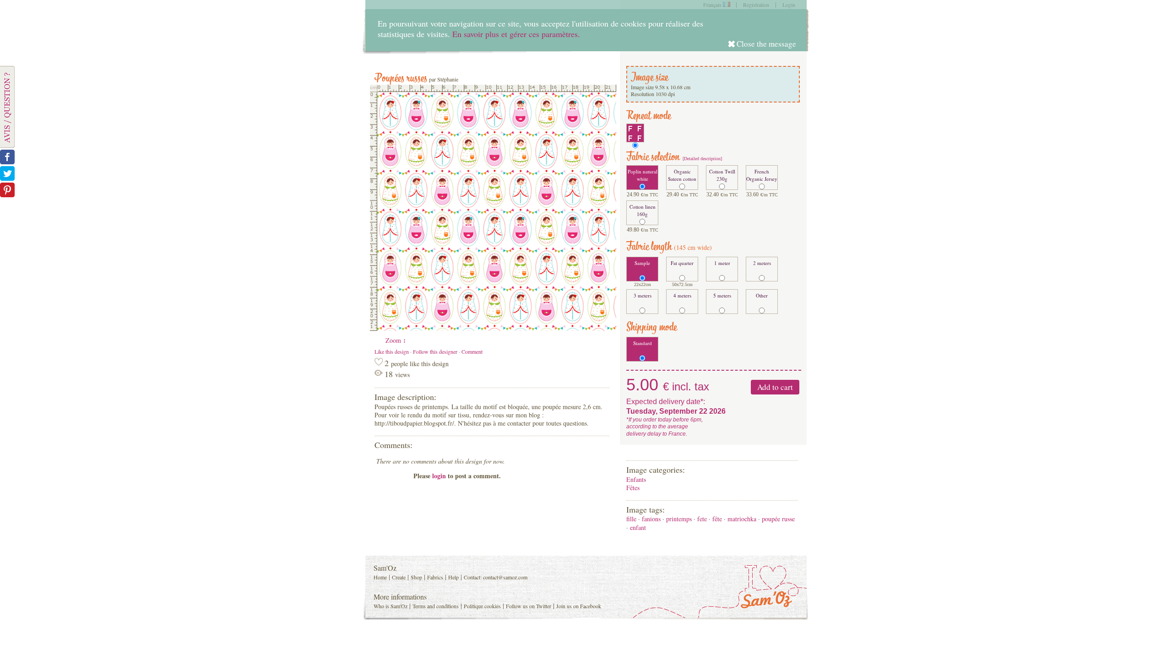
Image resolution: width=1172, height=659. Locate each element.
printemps (679, 518)
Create (399, 577)
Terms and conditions (435, 606)
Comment (472, 351)
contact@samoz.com (505, 577)
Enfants (636, 479)
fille (631, 518)
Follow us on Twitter (528, 606)
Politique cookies (482, 606)
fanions (651, 518)
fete (702, 518)
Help (453, 577)
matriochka (741, 518)
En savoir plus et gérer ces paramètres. (516, 33)
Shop (416, 577)
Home (380, 577)
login (439, 476)
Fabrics (435, 577)
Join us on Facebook (578, 606)
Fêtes (633, 487)
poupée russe (778, 518)
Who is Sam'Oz (390, 606)
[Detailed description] (701, 158)
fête (717, 518)
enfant (638, 527)
